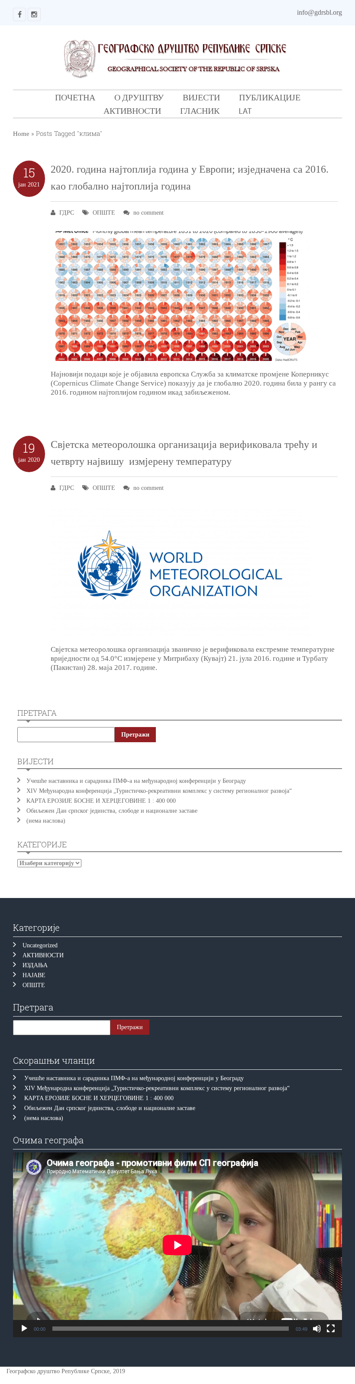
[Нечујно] (317, 1328)
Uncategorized (40, 945)
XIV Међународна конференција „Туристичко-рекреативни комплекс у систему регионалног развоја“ (159, 791)
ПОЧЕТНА (75, 97)
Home (21, 133)
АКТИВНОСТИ (132, 110)
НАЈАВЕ (34, 975)
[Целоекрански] (330, 1328)
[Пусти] (24, 1328)
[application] (177, 1245)
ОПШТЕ (104, 212)
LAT (245, 110)
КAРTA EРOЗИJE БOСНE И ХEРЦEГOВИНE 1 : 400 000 (101, 801)
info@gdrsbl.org (319, 12)
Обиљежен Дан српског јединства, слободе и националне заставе (113, 811)
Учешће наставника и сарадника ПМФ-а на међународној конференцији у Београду (136, 781)
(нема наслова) (45, 821)
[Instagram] (34, 14)
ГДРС (66, 212)
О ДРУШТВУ (139, 97)
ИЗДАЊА (35, 965)
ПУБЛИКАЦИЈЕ (269, 97)
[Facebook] (19, 14)
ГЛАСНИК (199, 110)
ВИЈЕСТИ (201, 97)
